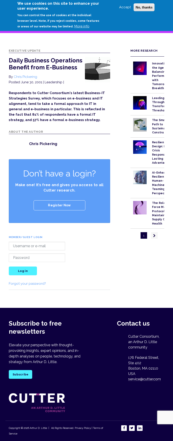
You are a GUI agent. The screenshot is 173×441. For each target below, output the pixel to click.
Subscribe (20, 374)
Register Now (59, 205)
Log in (23, 271)
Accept (125, 7)
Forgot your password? (27, 284)
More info (81, 26)
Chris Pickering (25, 77)
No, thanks (144, 7)
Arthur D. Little (38, 428)
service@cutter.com (144, 379)
